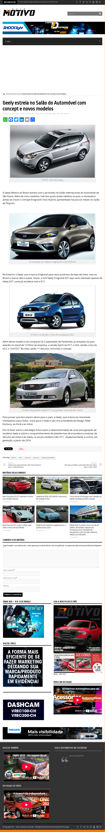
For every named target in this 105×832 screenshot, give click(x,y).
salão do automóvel (48, 457)
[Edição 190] (78, 672)
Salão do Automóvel (37, 113)
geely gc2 (36, 457)
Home (8, 94)
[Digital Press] (23, 686)
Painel (29, 113)
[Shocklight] (54, 34)
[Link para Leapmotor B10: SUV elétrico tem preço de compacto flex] (52, 493)
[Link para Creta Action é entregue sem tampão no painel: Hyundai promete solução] (86, 493)
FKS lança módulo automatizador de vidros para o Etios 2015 (81, 465)
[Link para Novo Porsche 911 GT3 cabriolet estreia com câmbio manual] (19, 493)
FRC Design (65, 827)
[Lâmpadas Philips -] (52, 739)
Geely (20, 457)
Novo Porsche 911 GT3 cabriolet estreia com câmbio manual (18, 497)
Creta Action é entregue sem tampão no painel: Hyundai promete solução (85, 497)
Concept (13, 457)
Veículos (13, 94)
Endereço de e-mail (9, 578)
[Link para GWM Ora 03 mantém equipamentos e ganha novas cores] (52, 522)
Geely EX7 (27, 457)
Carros (19, 94)
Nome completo (8, 570)
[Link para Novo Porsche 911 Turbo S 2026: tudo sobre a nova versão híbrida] (19, 522)
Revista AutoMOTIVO (76, 756)
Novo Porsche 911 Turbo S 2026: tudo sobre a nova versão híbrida (38, 2)
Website (6, 586)
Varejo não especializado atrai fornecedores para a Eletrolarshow (24, 465)
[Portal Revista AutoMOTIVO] (21, 15)
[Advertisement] (52, 69)
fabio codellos (15, 113)
